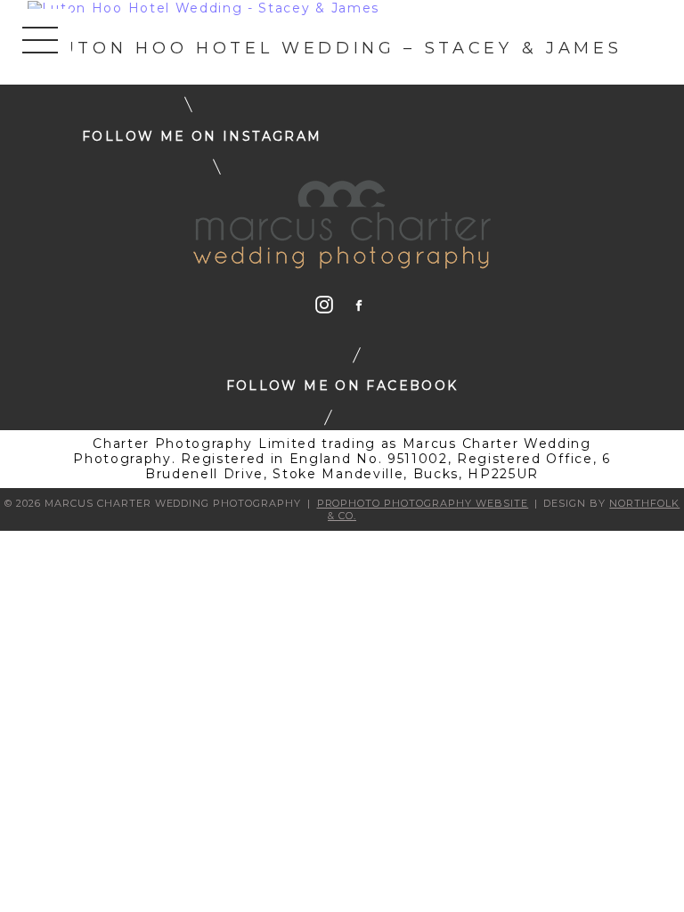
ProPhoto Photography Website (423, 503)
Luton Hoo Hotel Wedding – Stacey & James (335, 48)
